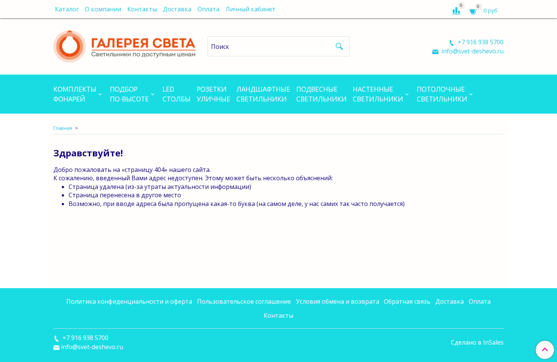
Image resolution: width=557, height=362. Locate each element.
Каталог (67, 9)
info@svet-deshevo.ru (472, 51)
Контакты (142, 9)
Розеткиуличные (213, 93)
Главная (62, 128)
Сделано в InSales (477, 342)
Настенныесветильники (378, 93)
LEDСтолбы (177, 93)
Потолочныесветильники (442, 93)
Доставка (177, 9)
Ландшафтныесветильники (263, 93)
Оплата (208, 9)
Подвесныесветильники (321, 93)
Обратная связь (407, 301)
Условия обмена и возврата (337, 301)
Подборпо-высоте (129, 93)
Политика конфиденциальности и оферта (129, 301)
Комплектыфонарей (74, 93)
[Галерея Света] (124, 44)
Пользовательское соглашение (244, 301)
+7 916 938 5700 (480, 42)
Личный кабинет (250, 9)
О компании (103, 9)
